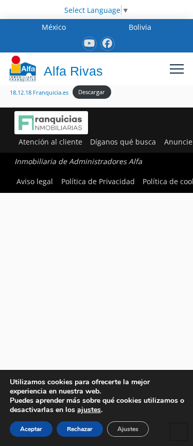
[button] (177, 69)
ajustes (89, 410)
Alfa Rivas (73, 71)
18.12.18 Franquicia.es (39, 92)
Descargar (91, 92)
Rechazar (80, 429)
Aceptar (31, 429)
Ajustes (127, 429)
